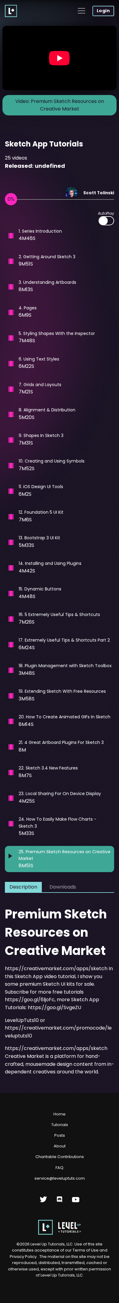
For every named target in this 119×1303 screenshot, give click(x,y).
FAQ (59, 1167)
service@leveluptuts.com (59, 1178)
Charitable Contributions (59, 1156)
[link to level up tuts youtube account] (75, 1202)
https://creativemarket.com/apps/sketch (56, 968)
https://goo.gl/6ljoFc (30, 999)
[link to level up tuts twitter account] (43, 1202)
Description (23, 886)
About (60, 1146)
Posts (59, 1135)
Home (59, 1114)
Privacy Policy (23, 1256)
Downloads (62, 886)
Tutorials (59, 1124)
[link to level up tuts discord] (59, 1202)
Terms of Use (86, 1250)
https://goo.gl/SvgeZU (54, 1007)
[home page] (59, 1233)
